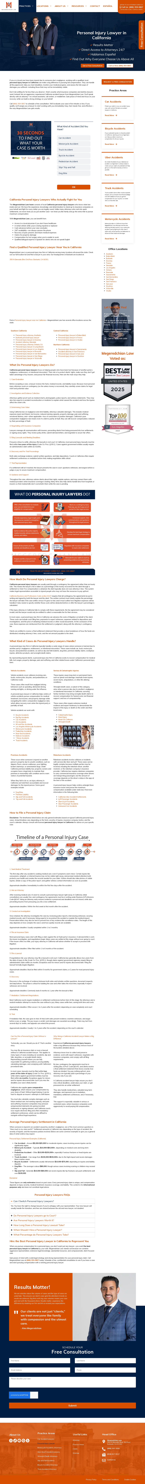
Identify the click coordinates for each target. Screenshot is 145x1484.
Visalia (108, 291)
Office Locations (118, 248)
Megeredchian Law (114, 1440)
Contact (95, 6)
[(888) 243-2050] (103, 1449)
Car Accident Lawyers (45, 1439)
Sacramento (110, 275)
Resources (78, 6)
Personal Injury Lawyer (46, 1443)
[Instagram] (11, 1440)
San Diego (110, 279)
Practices (25, 6)
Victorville (109, 288)
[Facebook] (19, 1440)
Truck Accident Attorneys (47, 1469)
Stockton (109, 286)
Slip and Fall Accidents (45, 1460)
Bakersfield (110, 256)
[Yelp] (27, 1440)
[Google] (23, 1440)
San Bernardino (112, 277)
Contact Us (111, 1460)
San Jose (109, 284)
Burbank (109, 258)
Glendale (109, 265)
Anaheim (109, 254)
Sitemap (76, 1453)
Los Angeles (110, 268)
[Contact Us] (103, 1460)
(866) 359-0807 (136, 7)
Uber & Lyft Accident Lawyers (48, 1452)
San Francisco (111, 281)
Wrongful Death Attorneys (47, 1456)
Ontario (109, 270)
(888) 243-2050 (113, 1448)
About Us (60, 6)
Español (107, 6)
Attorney (76, 1440)
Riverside (109, 272)
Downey (109, 261)
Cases (75, 1449)
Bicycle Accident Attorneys (47, 1465)
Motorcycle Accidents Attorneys (49, 1448)
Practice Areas (118, 90)
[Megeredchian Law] (103, 1441)
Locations (42, 6)
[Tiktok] (15, 1440)
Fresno (108, 263)
